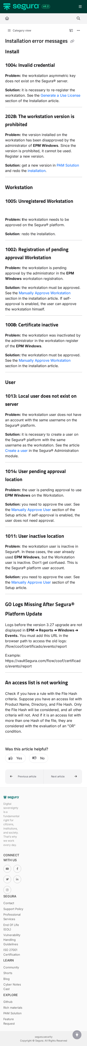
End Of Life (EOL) (11, 927)
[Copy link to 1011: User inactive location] (71, 536)
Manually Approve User (31, 509)
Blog (6, 979)
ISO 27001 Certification (11, 952)
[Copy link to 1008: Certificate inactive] (65, 325)
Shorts (7, 973)
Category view (21, 30)
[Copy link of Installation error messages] (72, 41)
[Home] (21, 6)
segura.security (43, 1036)
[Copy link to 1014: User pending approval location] (29, 480)
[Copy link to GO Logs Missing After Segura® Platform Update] (49, 614)
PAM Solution (68, 165)
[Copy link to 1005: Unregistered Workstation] (12, 209)
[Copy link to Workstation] (39, 187)
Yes (19, 758)
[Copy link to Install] (26, 52)
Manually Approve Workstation (44, 293)
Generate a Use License (60, 95)
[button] (24, 776)
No (42, 758)
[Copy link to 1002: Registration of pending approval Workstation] (58, 257)
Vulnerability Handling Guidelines (11, 939)
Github (7, 1002)
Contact (8, 903)
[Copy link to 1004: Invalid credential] (61, 65)
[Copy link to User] (22, 382)
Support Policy (13, 909)
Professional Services (12, 917)
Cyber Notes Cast (12, 987)
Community (11, 967)
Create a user (16, 450)
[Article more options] (78, 30)
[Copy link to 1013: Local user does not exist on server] (25, 404)
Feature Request (9, 1021)
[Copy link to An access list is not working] (74, 683)
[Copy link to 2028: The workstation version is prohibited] (34, 124)
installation (37, 170)
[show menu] (80, 6)
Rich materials (12, 1007)
